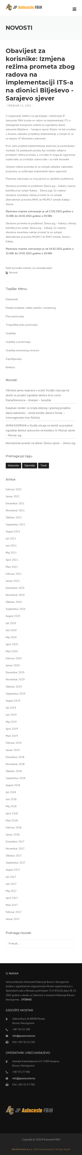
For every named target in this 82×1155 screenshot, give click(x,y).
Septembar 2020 (15, 609)
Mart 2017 (12, 905)
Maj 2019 (11, 721)
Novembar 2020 (15, 595)
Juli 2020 (11, 623)
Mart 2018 (12, 820)
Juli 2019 (11, 707)
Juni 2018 (11, 799)
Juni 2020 (11, 630)
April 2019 (12, 728)
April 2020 (12, 644)
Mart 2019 (12, 735)
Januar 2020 (13, 665)
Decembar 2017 (15, 841)
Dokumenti (12, 299)
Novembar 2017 (15, 848)
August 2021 (13, 531)
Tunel (43, 465)
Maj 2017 (11, 891)
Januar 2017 (13, 919)
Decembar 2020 (15, 588)
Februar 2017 (14, 912)
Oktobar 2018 (14, 771)
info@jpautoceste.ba (23, 1035)
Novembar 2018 (15, 764)
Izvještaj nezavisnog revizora (22, 350)
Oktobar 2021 (14, 517)
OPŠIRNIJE (26, 999)
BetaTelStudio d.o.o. (41, 1149)
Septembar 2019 (15, 693)
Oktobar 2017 (14, 855)
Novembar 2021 (15, 510)
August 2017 (13, 869)
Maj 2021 (11, 552)
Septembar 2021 (15, 524)
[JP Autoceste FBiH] (24, 7)
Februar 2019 (14, 742)
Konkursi (10, 367)
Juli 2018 (11, 792)
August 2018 (13, 785)
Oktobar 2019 (14, 686)
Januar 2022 (13, 496)
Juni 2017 (11, 884)
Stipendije (29, 465)
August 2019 (13, 700)
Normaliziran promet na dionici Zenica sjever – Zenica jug (40, 443)
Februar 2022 (14, 489)
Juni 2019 (11, 714)
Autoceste (13, 465)
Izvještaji (11, 333)
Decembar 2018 (15, 757)
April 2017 (12, 898)
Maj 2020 (11, 637)
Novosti (13, 272)
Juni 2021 (11, 545)
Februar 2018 (14, 827)
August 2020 (13, 616)
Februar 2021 (14, 574)
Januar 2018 (13, 834)
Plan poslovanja (15, 316)
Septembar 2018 (15, 778)
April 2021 (12, 559)
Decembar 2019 (15, 672)
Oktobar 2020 (14, 602)
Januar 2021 (13, 581)
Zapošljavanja (14, 359)
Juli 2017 (11, 877)
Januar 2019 (13, 750)
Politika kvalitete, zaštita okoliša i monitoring (31, 307)
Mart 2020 (12, 651)
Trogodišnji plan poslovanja (21, 324)
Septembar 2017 (15, 862)
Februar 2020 (14, 658)
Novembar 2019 (15, 679)
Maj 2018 (11, 806)
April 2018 (12, 813)
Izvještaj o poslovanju (18, 341)
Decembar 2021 (15, 503)
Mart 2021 (12, 566)
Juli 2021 (11, 538)
